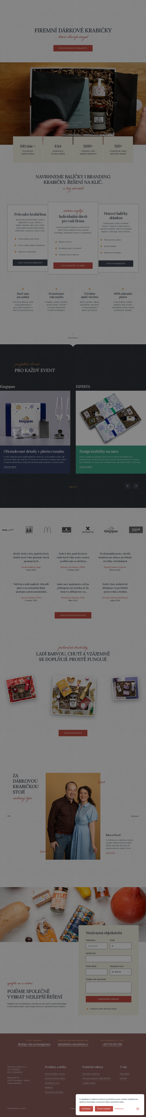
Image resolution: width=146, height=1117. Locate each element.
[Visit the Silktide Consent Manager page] (138, 1109)
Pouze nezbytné (104, 1109)
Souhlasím (86, 1109)
